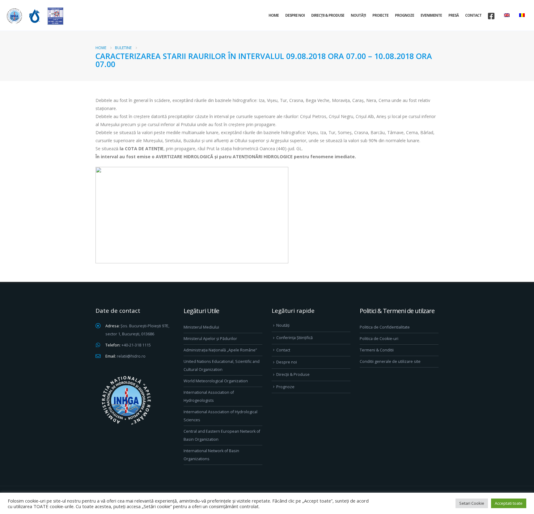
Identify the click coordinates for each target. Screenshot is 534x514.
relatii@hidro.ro (131, 356)
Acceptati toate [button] (509, 503)
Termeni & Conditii (377, 350)
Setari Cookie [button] (471, 503)
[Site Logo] (34, 16)
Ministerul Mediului (201, 327)
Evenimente (431, 15)
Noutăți (358, 15)
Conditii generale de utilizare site (390, 361)
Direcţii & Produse (327, 15)
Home (274, 15)
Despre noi (295, 15)
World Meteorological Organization (216, 381)
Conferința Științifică (294, 337)
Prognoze (404, 15)
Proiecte (380, 15)
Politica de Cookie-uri (379, 338)
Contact (473, 15)
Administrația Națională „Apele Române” (220, 350)
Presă (453, 15)
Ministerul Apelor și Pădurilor (210, 338)
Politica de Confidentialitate (385, 327)
